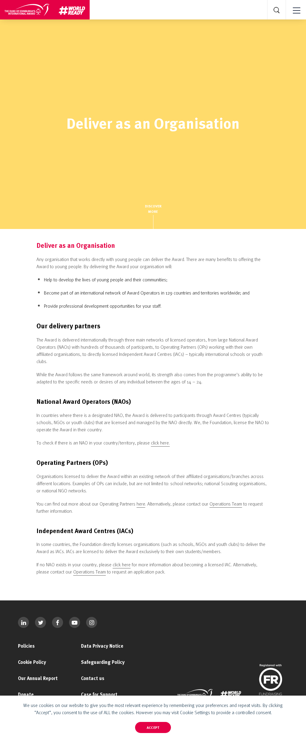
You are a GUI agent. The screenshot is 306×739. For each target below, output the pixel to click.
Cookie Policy (32, 662)
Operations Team (225, 503)
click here (122, 564)
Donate (26, 694)
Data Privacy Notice (102, 646)
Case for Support (99, 694)
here (141, 503)
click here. (160, 442)
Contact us (92, 678)
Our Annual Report (38, 678)
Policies (26, 646)
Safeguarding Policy (103, 662)
